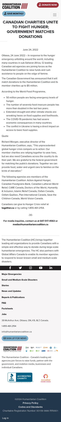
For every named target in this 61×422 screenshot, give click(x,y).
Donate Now (49, 5)
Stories (5, 285)
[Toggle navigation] (55, 15)
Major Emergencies (12, 274)
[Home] (15, 6)
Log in (5, 418)
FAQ (4, 303)
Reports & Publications (13, 297)
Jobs (4, 314)
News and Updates (11, 291)
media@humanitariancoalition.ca (30, 224)
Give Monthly (15, 13)
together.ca (8, 207)
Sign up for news (16, 338)
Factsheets (7, 308)
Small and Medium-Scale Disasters (19, 279)
